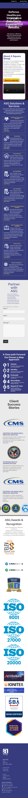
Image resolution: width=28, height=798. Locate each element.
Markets (4, 777)
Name (5, 308)
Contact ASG (5, 769)
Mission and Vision (7, 778)
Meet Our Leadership (11, 80)
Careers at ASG (6, 767)
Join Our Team (23, 1)
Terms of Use (6, 770)
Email (5, 315)
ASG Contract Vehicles (7, 764)
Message (6, 322)
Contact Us (14, 1)
